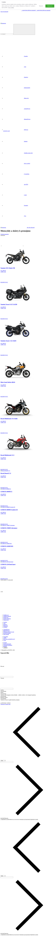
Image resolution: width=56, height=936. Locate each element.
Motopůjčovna (6, 630)
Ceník (25, 195)
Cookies (5, 647)
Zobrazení (3, 235)
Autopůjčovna (6, 629)
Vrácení (2, 678)
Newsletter (5, 636)
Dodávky (5, 624)
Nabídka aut (6, 615)
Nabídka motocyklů (28, 153)
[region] (28, 5)
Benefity (5, 646)
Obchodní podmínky (7, 645)
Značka (2, 690)
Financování (6, 619)
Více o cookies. (11, 7)
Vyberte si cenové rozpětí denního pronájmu (10, 699)
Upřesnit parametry (5, 234)
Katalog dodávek (7, 618)
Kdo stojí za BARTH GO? (9, 639)
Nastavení (41, 5)
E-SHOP (5, 627)
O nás (4, 640)
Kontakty (26, 205)
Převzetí (2, 666)
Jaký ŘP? (26, 184)
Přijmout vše (49, 5)
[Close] (11, 665)
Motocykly (5, 625)
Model (2, 692)
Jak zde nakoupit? (4, 11)
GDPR (4, 637)
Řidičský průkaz (4, 697)
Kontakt (5, 642)
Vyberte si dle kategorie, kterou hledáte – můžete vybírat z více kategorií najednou (18, 695)
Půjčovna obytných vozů (8, 631)
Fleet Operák (6, 634)
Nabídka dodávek (7, 616)
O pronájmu (26, 174)
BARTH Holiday (7, 633)
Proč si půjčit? (27, 163)
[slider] (1, 701)
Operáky (5, 622)
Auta (4, 623)
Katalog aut (5, 617)
